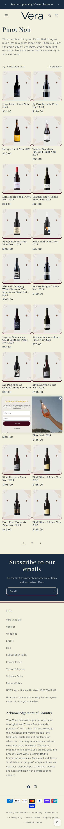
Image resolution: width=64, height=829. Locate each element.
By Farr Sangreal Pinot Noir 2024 (45, 288)
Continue (17, 423)
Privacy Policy (14, 662)
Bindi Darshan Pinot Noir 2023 (44, 386)
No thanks (17, 429)
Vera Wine (18, 813)
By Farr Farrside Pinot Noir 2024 (45, 105)
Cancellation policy (33, 822)
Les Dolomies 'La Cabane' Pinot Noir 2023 (16, 386)
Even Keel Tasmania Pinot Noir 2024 (14, 523)
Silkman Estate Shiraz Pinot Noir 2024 (45, 198)
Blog (8, 647)
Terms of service (32, 817)
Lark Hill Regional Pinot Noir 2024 (16, 198)
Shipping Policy (14, 676)
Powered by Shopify (33, 813)
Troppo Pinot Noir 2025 (16, 149)
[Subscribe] (54, 591)
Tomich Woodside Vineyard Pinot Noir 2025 (44, 152)
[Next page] (40, 543)
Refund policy (51, 813)
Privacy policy (15, 817)
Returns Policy (14, 683)
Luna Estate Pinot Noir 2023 (15, 105)
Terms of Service (15, 669)
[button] (6, 15)
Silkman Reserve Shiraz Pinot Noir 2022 (46, 338)
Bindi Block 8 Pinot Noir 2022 (46, 523)
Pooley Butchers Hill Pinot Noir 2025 (14, 243)
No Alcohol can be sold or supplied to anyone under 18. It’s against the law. (31, 699)
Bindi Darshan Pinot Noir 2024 (14, 479)
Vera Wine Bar (14, 619)
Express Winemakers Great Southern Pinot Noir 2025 (14, 340)
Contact (10, 626)
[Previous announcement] (5, 4)
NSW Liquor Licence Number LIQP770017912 (31, 690)
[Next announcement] (58, 4)
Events (10, 640)
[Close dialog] (60, 398)
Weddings (11, 633)
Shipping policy (50, 817)
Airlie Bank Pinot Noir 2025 (45, 243)
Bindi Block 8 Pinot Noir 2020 (46, 479)
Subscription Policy (16, 655)
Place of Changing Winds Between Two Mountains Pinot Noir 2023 (15, 290)
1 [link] (23, 543)
